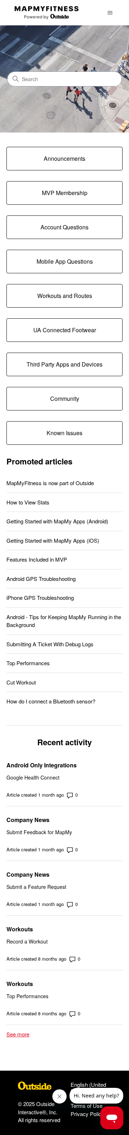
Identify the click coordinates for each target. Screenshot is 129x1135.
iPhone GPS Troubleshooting (40, 597)
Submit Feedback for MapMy (39, 832)
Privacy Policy (87, 1113)
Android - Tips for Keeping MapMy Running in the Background (63, 621)
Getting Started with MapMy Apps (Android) (57, 521)
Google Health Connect (32, 777)
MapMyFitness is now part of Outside (50, 483)
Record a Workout (27, 941)
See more (17, 1034)
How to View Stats (27, 502)
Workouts (19, 929)
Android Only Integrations (41, 765)
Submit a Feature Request (36, 886)
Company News (27, 820)
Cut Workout (21, 682)
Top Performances (28, 663)
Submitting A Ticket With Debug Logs (50, 644)
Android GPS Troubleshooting (41, 578)
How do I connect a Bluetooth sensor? (50, 701)
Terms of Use (86, 1105)
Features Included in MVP (36, 559)
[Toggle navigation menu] (110, 13)
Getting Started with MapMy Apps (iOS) (52, 540)
